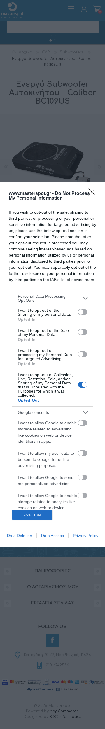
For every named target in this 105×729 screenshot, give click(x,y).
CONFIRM (32, 514)
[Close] (93, 193)
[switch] (82, 312)
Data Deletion (19, 535)
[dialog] (52, 364)
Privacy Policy (85, 535)
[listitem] (52, 298)
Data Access (52, 535)
